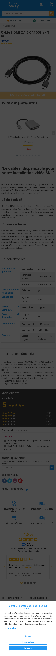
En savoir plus (10, 628)
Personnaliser (28, 642)
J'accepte (28, 648)
